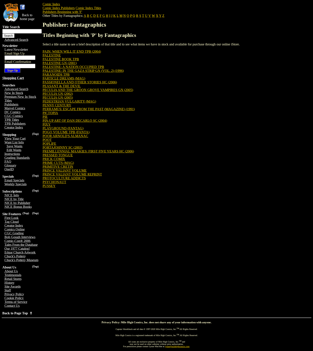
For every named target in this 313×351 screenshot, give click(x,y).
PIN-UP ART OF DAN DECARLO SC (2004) (75, 120)
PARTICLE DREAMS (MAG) (64, 78)
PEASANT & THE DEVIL (62, 86)
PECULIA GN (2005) (58, 97)
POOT (47, 140)
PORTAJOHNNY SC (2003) (62, 147)
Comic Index (51, 4)
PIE (45, 117)
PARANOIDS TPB (56, 74)
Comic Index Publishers (59, 8)
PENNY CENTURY (57, 105)
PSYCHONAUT (54, 182)
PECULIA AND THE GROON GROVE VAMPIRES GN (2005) (88, 90)
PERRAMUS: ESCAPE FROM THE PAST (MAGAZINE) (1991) (89, 109)
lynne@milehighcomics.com (177, 346)
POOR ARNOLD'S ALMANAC (65, 136)
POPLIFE (49, 143)
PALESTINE (52, 55)
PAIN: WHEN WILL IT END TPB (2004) (72, 51)
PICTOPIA (50, 113)
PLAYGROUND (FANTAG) (63, 128)
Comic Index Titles (88, 8)
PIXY (47, 124)
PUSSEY (49, 186)
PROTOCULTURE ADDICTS (64, 178)
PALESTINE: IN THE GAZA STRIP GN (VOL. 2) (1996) (83, 71)
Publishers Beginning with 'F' (62, 12)
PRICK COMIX (54, 159)
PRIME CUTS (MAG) (58, 163)
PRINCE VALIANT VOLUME (65, 170)
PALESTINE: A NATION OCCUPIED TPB (73, 67)
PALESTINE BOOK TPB (61, 59)
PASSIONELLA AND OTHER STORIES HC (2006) (80, 82)
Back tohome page (27, 17)
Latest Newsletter (16, 49)
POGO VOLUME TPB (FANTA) (66, 132)
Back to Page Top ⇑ (17, 313)
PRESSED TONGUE (58, 155)
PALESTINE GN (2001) (60, 63)
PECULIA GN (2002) (58, 94)
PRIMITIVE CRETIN (58, 166)
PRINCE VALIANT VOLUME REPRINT (72, 174)
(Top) (35, 133)
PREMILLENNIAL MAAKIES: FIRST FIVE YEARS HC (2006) (88, 151)
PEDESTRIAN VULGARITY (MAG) (69, 101)
